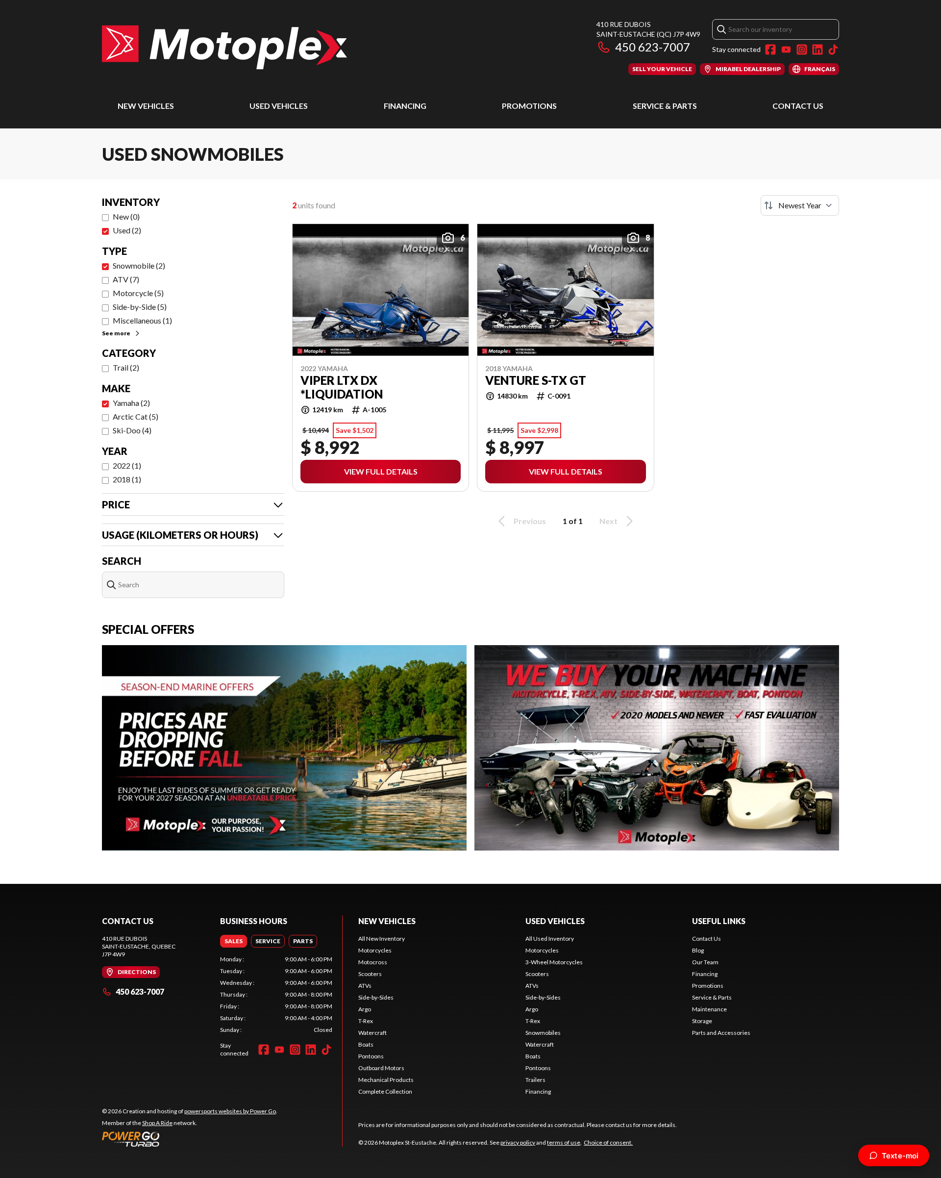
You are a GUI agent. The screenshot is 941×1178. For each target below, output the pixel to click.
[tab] (233, 941)
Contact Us (797, 105)
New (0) (126, 216)
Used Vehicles (278, 105)
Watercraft (372, 1032)
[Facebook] (770, 49)
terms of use (563, 1142)
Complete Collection (385, 1091)
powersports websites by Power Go (230, 1111)
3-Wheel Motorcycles (554, 962)
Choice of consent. (608, 1142)
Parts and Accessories (721, 1032)
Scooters (370, 973)
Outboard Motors (381, 1068)
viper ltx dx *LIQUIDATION (341, 387)
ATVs (364, 985)
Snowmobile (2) (139, 265)
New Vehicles (146, 105)
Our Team (705, 962)
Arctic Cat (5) (135, 416)
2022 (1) (127, 465)
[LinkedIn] (817, 49)
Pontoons (371, 1056)
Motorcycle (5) (138, 293)
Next (608, 521)
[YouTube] (786, 49)
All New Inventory (381, 938)
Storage (702, 1021)
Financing (405, 105)
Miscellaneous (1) (142, 320)
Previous (530, 521)
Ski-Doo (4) (132, 430)
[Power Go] (189, 1139)
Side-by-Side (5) (140, 306)
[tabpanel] (276, 994)
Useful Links (718, 921)
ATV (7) (126, 279)
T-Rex (365, 1021)
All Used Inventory (549, 938)
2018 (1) (127, 479)
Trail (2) (126, 367)
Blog (698, 950)
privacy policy (517, 1142)
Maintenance (709, 1009)
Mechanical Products (386, 1079)
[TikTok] (833, 49)
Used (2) (127, 230)
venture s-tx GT (535, 380)
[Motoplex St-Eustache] (224, 47)
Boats (365, 1044)
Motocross (372, 962)
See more (116, 333)
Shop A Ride (157, 1123)
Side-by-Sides (376, 997)
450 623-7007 (652, 47)
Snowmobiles (543, 1032)
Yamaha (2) (131, 402)
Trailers (535, 1079)
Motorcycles (375, 950)
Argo (364, 1009)
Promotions (529, 105)
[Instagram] (802, 49)
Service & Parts (665, 105)
